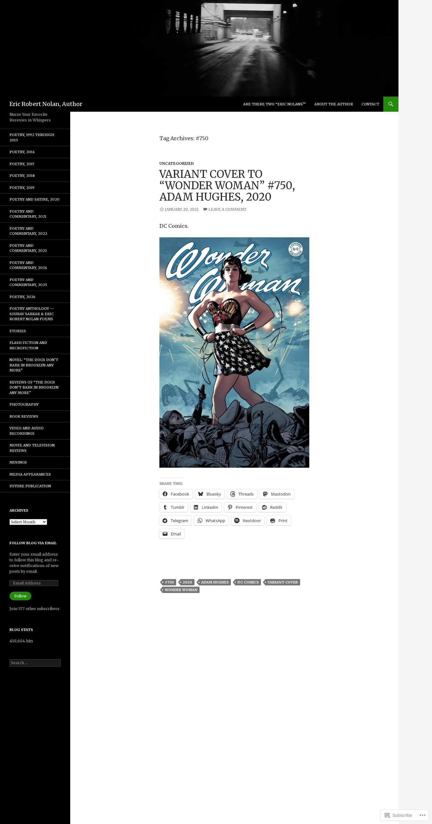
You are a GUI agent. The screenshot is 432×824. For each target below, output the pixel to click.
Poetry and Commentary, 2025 (28, 282)
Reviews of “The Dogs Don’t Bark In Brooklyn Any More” (34, 387)
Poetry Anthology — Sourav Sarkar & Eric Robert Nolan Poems (31, 313)
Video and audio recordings (26, 431)
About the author (333, 104)
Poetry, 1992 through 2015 (31, 137)
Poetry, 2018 (22, 175)
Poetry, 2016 (22, 152)
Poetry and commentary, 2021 (27, 214)
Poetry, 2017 (21, 164)
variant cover (283, 582)
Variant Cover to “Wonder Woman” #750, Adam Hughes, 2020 (227, 185)
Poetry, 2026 (22, 297)
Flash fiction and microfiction (28, 345)
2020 (187, 582)
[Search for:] (35, 662)
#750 (169, 582)
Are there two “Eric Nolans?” (274, 104)
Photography (24, 404)
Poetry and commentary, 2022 (28, 231)
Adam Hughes (215, 582)
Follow (20, 596)
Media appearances (30, 474)
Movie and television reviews (32, 448)
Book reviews (23, 416)
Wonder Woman (181, 590)
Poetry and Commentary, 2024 (28, 265)
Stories (17, 331)
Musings (18, 462)
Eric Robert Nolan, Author (45, 104)
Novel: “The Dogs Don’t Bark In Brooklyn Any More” (33, 365)
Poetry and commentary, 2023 (28, 248)
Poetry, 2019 (21, 187)
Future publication (30, 486)
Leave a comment (227, 209)
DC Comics (248, 582)
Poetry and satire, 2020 (34, 199)
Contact (370, 104)
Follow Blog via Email (33, 543)
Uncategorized (176, 163)
